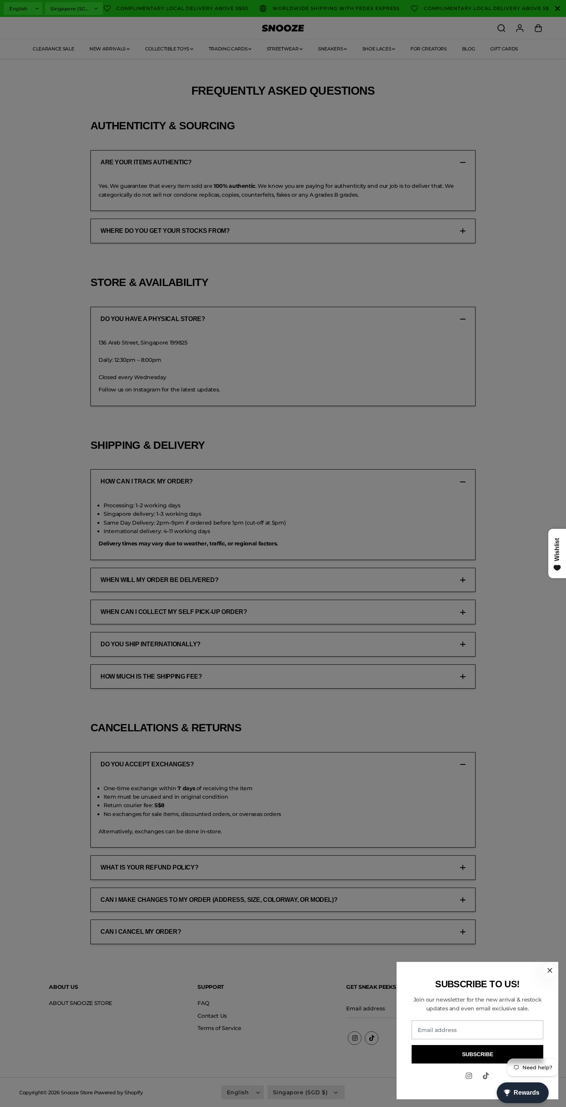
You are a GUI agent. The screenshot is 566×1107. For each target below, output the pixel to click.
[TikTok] (485, 1075)
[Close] (549, 970)
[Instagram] (469, 1075)
